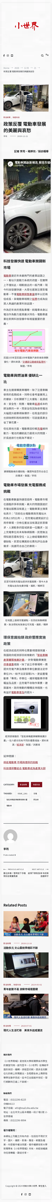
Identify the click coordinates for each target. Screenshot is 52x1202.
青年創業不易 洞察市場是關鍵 (20, 989)
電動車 (7, 275)
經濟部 (20, 744)
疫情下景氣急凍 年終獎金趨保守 (38, 872)
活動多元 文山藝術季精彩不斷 (20, 948)
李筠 (5, 136)
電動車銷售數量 (25, 294)
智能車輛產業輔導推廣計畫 (16, 799)
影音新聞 (6, 117)
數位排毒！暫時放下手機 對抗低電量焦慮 (14, 872)
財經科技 (16, 117)
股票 (34, 299)
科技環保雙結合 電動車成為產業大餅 (24, 768)
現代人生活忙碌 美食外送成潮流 (22, 1030)
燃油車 (36, 799)
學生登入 (42, 1185)
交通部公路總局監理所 (34, 361)
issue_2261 (22, 793)
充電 (39, 428)
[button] (19, 720)
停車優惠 (8, 664)
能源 (37, 404)
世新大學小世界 (30, 1185)
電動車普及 (17, 692)
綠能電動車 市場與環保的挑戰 (20, 762)
